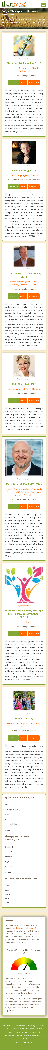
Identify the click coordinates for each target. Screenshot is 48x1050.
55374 (7, 894)
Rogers (7, 861)
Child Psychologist (12, 824)
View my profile (34, 82)
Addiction (8, 814)
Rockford (8, 866)
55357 (7, 890)
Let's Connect (13, 82)
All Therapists (10, 805)
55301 (7, 898)
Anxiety (7, 819)
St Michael (9, 847)
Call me (23, 82)
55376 (7, 886)
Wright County (18, 928)
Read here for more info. (24, 1042)
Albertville (8, 856)
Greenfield (9, 852)
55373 (7, 903)
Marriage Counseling (12, 810)
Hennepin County (33, 928)
